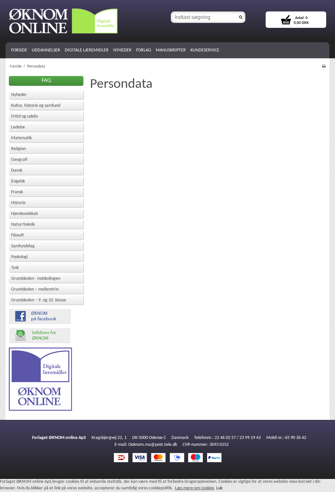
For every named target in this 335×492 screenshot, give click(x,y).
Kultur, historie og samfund (35, 105)
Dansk (16, 170)
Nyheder (19, 94)
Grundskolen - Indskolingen (35, 278)
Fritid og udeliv (24, 116)
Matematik (21, 138)
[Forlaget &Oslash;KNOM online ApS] (86, 21)
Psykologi (19, 257)
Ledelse (18, 127)
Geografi (19, 159)
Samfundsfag (23, 246)
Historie (18, 202)
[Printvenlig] (323, 66)
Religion (18, 148)
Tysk (15, 267)
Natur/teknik (23, 224)
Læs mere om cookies (194, 488)
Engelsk (18, 181)
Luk (219, 488)
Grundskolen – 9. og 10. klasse (38, 300)
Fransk (17, 192)
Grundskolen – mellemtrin (35, 289)
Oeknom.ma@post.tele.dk (152, 444)
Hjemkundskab (24, 213)
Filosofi (17, 235)
